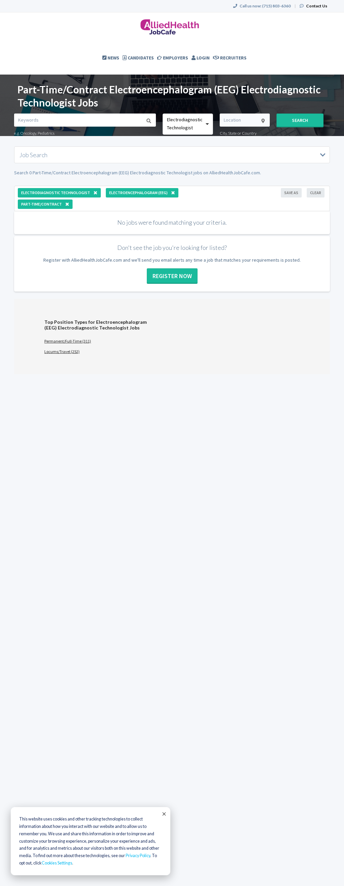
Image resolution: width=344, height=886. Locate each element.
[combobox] (188, 124)
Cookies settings (57, 863)
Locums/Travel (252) (62, 351)
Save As (291, 192)
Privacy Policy (138, 855)
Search (300, 120)
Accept (163, 813)
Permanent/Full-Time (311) (67, 341)
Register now (172, 276)
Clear (315, 192)
